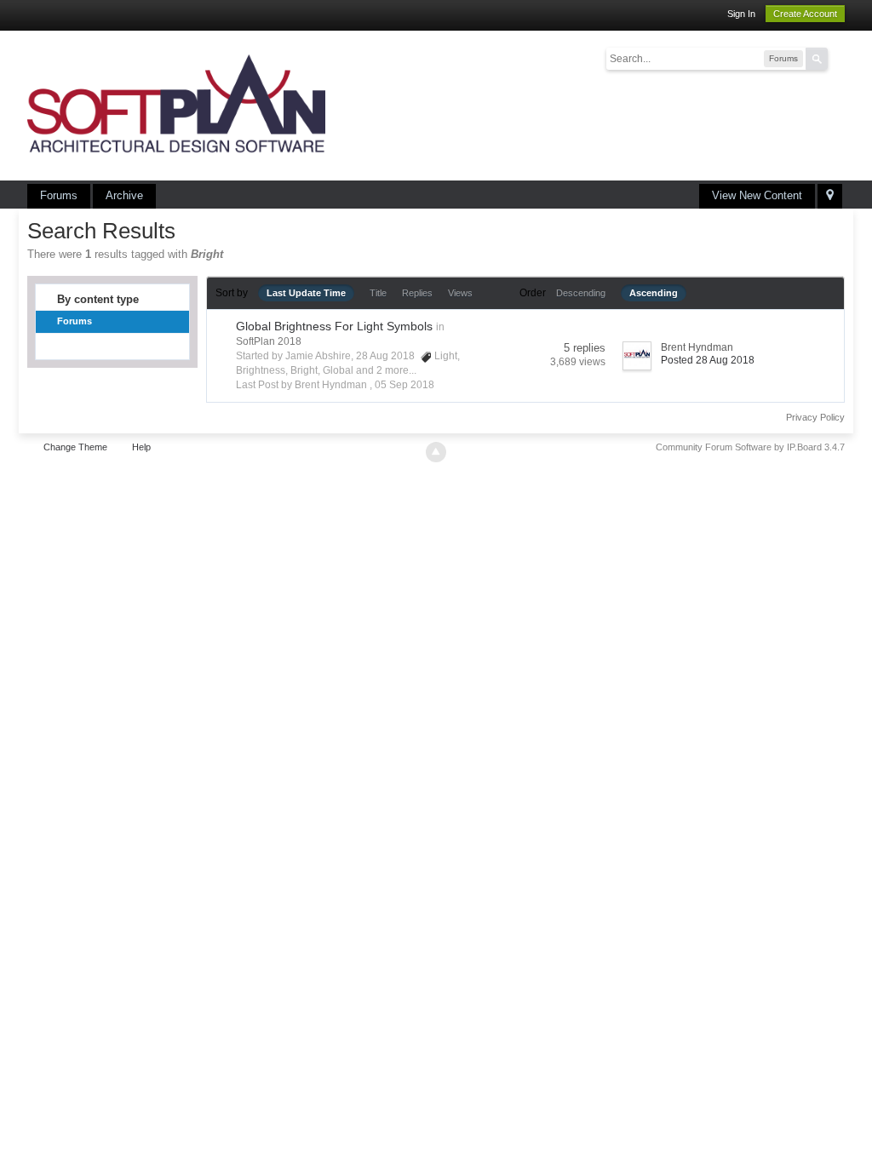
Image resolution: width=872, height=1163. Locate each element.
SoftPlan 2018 (268, 341)
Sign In (741, 14)
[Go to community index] (176, 104)
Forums (58, 195)
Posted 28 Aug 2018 (707, 360)
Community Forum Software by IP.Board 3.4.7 (750, 447)
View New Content (757, 195)
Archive (124, 195)
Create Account (805, 14)
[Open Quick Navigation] (830, 196)
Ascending (653, 293)
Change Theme (75, 447)
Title (378, 293)
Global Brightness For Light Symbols (334, 326)
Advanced (838, 58)
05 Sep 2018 (404, 385)
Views (460, 293)
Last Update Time (306, 293)
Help (141, 447)
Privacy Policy (815, 417)
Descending (580, 293)
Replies (417, 293)
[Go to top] (436, 452)
